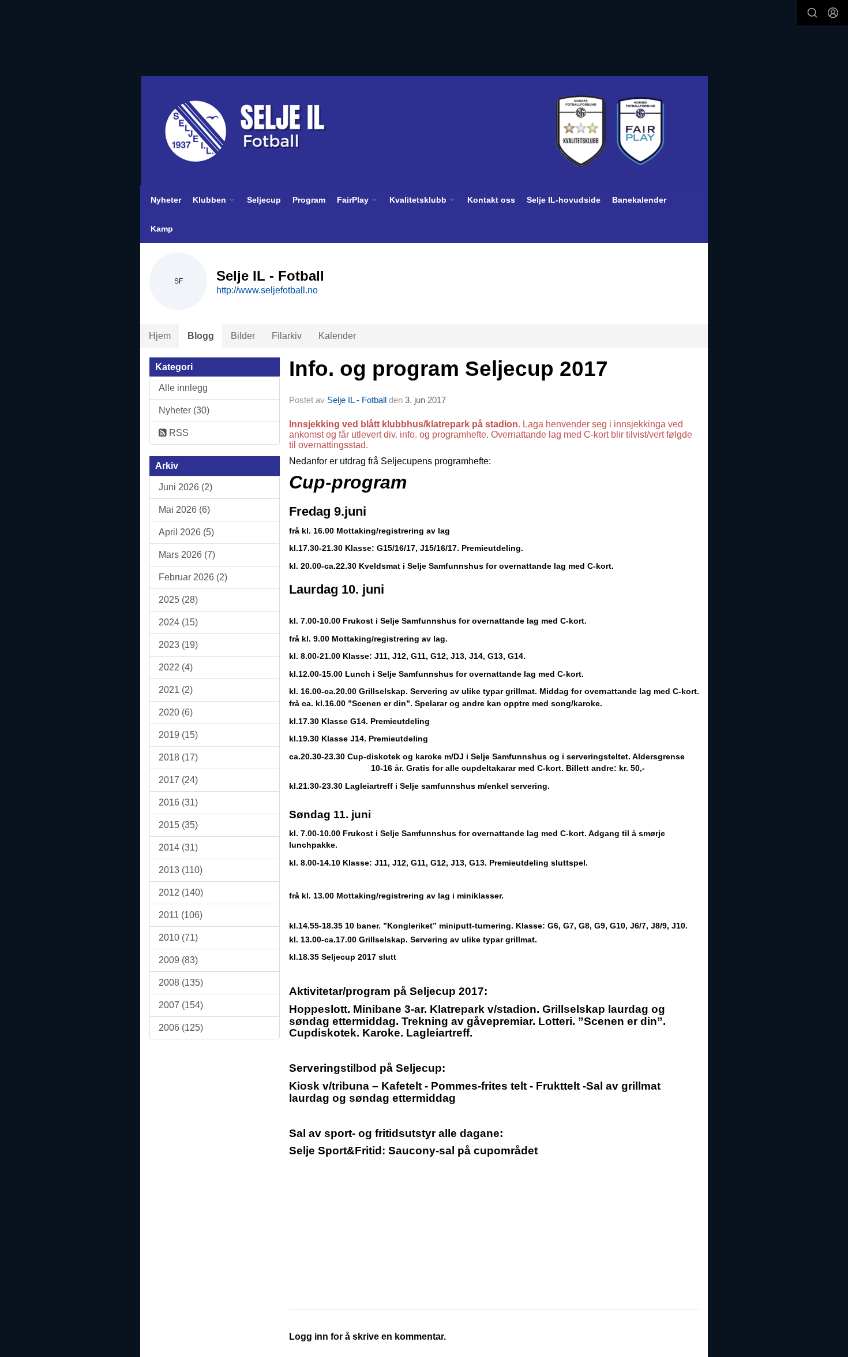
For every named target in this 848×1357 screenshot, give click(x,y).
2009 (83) (178, 960)
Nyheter (166, 199)
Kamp (162, 228)
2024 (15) (178, 622)
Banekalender (639, 199)
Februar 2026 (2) (193, 577)
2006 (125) (181, 1027)
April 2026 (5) (186, 532)
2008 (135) (181, 982)
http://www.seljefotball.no (267, 290)
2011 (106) (180, 915)
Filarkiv (287, 336)
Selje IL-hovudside (564, 199)
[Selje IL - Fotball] (424, 131)
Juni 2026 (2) (185, 487)
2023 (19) (178, 645)
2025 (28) (178, 600)
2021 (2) (176, 690)
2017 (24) (178, 780)
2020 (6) (176, 712)
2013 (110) (180, 870)
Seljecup (264, 199)
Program (308, 199)
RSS (178, 433)
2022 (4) (176, 667)
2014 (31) (178, 847)
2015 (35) (178, 825)
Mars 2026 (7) (187, 555)
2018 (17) (178, 757)
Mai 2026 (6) (184, 510)
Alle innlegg (183, 388)
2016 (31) (178, 802)
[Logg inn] (833, 12)
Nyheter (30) (184, 410)
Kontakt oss (491, 199)
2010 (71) (178, 937)
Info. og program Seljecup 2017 (448, 369)
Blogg (200, 336)
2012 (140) (181, 892)
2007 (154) (181, 1005)
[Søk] (812, 12)
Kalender (337, 336)
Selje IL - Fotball (357, 400)
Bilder (243, 336)
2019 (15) (178, 735)
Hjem (160, 336)
